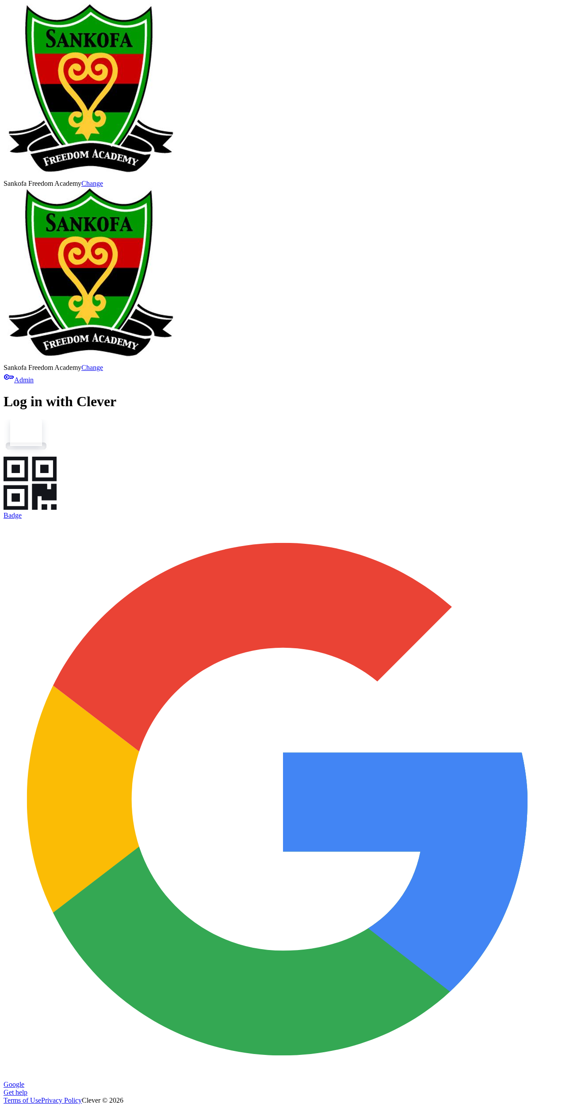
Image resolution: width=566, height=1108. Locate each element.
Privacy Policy (61, 1100)
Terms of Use (22, 1100)
